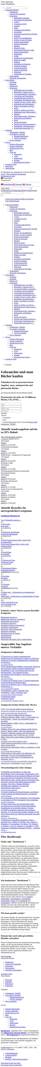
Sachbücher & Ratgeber (22, 64)
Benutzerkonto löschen (22, 162)
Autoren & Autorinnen (17, 14)
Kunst (16, 108)
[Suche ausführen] (2, 193)
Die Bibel (4, 578)
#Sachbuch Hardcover (8, 623)
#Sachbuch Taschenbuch (9, 627)
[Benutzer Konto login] (2, 195)
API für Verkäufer (20, 138)
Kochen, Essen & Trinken (23, 40)
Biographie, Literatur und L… (24, 92)
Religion (17, 62)
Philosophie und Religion (22, 118)
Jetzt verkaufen (6, 956)
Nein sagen (5, 526)
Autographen (25, 899)
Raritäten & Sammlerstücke (23, 58)
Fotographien (5, 901)
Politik (16, 56)
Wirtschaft (17, 72)
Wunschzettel (9, 168)
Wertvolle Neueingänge (18, 78)
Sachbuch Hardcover (10, 516)
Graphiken (29, 897)
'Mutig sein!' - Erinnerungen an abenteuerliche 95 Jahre (20, 596)
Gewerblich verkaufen (17, 134)
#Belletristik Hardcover (9, 617)
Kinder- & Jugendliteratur (23, 38)
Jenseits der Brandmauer (9, 534)
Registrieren (10, 4)
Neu (4, 420)
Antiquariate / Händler (17, 132)
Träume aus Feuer (7, 562)
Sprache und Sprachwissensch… (25, 124)
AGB (16, 156)
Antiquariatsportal (11, 1053)
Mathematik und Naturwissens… (25, 112)
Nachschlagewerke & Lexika (24, 50)
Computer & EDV (20, 24)
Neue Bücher (9, 80)
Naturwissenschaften (21, 52)
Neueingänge (14, 76)
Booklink (8, 1057)
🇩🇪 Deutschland (7, 184)
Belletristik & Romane (21, 18)
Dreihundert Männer (8, 570)
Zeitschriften (5, 899)
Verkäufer (8, 130)
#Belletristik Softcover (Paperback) (13, 619)
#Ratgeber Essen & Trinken (10, 633)
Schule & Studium (20, 66)
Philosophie (18, 54)
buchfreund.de (6, 1047)
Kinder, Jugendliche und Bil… (24, 106)
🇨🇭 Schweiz (27, 184)
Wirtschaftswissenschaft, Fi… (24, 128)
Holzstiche (23, 901)
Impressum (18, 154)
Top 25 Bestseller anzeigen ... (11, 520)
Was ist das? (33, 422)
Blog (11, 150)
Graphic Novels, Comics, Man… (25, 102)
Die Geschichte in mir (8, 604)
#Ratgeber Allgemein (8, 631)
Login (3, 4)
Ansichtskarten (15, 899)
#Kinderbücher (6, 637)
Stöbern (3, 443)
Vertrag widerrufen (16, 146)
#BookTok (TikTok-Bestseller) (11, 629)
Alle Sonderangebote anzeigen (11, 437)
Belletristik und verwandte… (24, 90)
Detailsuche (14, 12)
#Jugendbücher (6, 635)
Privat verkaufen (15, 140)
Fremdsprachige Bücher (22, 30)
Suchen (12, 424)
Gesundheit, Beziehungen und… (25, 100)
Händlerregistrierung (21, 136)
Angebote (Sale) (11, 164)
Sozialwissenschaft (20, 68)
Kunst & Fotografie (20, 44)
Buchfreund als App (17, 148)
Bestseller (13, 84)
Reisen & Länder (20, 60)
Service (7, 142)
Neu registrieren (11, 174)
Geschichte (18, 32)
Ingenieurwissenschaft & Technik (25, 34)
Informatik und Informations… (24, 104)
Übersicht (13, 82)
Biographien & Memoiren (23, 20)
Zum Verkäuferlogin (12, 201)
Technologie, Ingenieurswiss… (24, 126)
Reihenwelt (13, 86)
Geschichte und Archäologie (24, 96)
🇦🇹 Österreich (18, 184)
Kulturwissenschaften (21, 42)
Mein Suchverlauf (27, 199)
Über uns (13, 152)
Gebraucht (6, 418)
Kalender (17, 36)
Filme (16, 28)
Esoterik (17, 26)
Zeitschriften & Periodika (22, 74)
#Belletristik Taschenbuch (10, 621)
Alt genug (4, 586)
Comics (16, 22)
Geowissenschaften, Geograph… (25, 94)
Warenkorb (9, 166)
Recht (16, 120)
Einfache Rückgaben (17, 144)
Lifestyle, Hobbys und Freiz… (24, 110)
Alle (4, 415)
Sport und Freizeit (20, 122)
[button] (20, 178)
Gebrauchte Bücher (12, 10)
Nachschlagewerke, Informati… (25, 116)
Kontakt (17, 160)
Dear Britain (5, 554)
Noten (13, 901)
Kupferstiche (5, 903)
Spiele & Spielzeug (20, 70)
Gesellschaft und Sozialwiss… (24, 98)
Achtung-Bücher (11, 1055)
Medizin (17, 46)
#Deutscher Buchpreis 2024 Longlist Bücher (16, 639)
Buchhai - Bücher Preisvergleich (16, 1059)
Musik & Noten (19, 48)
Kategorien (13, 16)
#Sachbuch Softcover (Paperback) (12, 625)
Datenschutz (18, 158)
